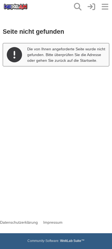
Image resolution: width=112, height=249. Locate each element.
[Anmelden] (91, 7)
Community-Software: (56, 241)
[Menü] (104, 6)
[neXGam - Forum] (16, 6)
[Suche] (77, 6)
